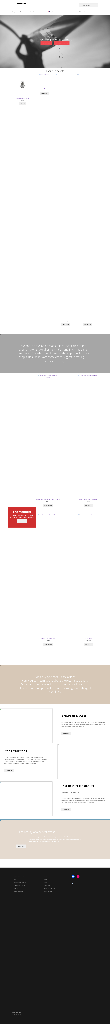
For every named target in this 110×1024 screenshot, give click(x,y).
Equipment (47, 885)
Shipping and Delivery (20, 885)
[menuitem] (52, 12)
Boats (45, 882)
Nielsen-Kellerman (49, 888)
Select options (44, 93)
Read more (66, 733)
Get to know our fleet (61, 43)
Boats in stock (48, 891)
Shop (13, 12)
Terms (16, 888)
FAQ (15, 879)
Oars (45, 879)
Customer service (19, 876)
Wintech (47, 362)
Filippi (63, 362)
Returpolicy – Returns (20, 882)
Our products (46, 43)
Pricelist (43, 12)
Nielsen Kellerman (55, 362)
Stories (22, 12)
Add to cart (22, 103)
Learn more (22, 521)
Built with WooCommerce (19, 1015)
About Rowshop (31, 12)
